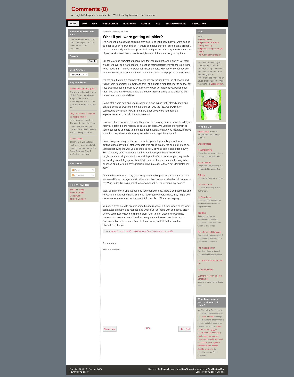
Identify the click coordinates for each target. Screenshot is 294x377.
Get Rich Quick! (205, 39)
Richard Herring (205, 149)
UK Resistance (204, 196)
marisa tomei (202, 339)
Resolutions (199, 23)
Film (158, 23)
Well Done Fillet (205, 184)
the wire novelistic (207, 316)
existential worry (118, 231)
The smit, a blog (77, 189)
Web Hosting (214, 369)
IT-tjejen (201, 175)
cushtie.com (203, 131)
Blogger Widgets (216, 371)
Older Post (184, 329)
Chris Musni (75, 195)
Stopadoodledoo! (206, 269)
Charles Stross (204, 143)
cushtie (218, 326)
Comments (79, 175)
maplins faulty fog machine (208, 336)
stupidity (129, 231)
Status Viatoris (204, 162)
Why (94, 23)
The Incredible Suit (206, 247)
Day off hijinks (76, 138)
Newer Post (109, 329)
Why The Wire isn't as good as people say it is (82, 115)
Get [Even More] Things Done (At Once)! (208, 44)
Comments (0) (89, 9)
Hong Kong (129, 23)
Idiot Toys (202, 212)
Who (84, 23)
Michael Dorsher (77, 192)
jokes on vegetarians (212, 333)
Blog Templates (188, 369)
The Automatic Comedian (209, 54)
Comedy (145, 23)
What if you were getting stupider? (133, 36)
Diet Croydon (110, 23)
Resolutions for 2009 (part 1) (83, 88)
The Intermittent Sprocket (209, 231)
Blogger (84, 371)
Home (73, 23)
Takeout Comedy (78, 198)
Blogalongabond (176, 23)
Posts (76, 169)
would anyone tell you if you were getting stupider (153, 231)
